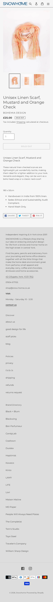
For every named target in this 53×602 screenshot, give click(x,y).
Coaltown (11, 440)
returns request (14, 392)
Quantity (7, 131)
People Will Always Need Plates (22, 514)
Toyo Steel (11, 536)
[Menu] (48, 4)
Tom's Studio (12, 529)
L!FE (8, 485)
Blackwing (11, 419)
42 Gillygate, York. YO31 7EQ (19, 276)
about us (10, 321)
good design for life (16, 329)
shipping (10, 377)
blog (8, 344)
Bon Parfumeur (14, 426)
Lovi (8, 492)
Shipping (20, 122)
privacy (9, 363)
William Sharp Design (17, 551)
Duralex (10, 448)
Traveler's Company (16, 543)
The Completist (14, 521)
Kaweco (10, 463)
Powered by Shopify (35, 593)
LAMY (9, 477)
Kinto (8, 470)
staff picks (11, 336)
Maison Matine (13, 499)
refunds (10, 385)
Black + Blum (13, 411)
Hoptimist (11, 455)
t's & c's (9, 370)
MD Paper (11, 507)
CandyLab (11, 433)
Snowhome (21, 593)
